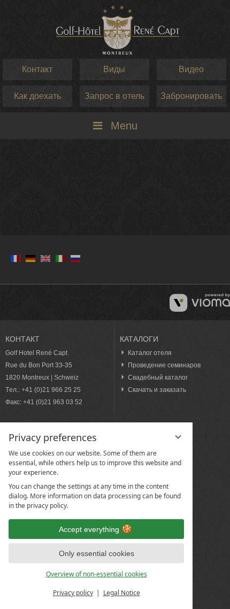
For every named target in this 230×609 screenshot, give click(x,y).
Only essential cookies (96, 553)
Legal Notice (121, 592)
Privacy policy (73, 592)
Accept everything (89, 529)
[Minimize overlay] (178, 436)
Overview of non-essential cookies (96, 574)
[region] (96, 480)
